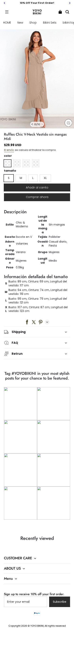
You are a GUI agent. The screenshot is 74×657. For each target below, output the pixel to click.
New (20, 23)
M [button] (21, 178)
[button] (6, 12)
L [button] (33, 178)
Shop (33, 23)
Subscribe (59, 602)
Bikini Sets (49, 23)
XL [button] (45, 178)
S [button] (8, 178)
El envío (9, 150)
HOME (7, 23)
